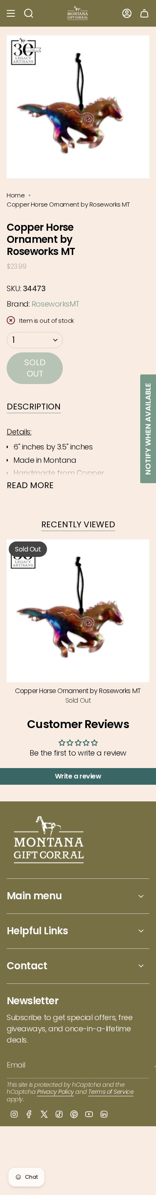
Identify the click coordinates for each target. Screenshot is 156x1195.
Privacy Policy (55, 1092)
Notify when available (148, 429)
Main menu (34, 896)
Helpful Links (37, 931)
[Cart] (144, 13)
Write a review (78, 776)
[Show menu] (10, 13)
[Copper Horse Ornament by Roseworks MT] (78, 610)
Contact (27, 966)
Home (16, 195)
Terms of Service (111, 1092)
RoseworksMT (55, 304)
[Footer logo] (49, 841)
